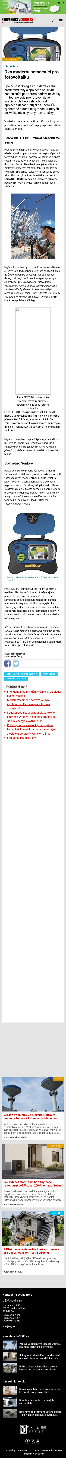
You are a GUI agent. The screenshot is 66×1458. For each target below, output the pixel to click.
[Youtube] (38, 1441)
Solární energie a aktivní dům (24, 721)
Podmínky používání (34, 1454)
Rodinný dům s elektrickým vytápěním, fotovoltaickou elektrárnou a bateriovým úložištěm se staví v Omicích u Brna (31, 729)
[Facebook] (27, 1441)
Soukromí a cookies (52, 1450)
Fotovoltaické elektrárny (22, 737)
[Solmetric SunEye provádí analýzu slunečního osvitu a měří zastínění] (33, 574)
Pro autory (23, 1450)
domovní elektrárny (16, 678)
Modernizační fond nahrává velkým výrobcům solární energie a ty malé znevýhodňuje (28, 704)
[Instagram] (33, 1441)
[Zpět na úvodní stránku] (17, 20)
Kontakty (10, 1450)
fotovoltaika (49, 674)
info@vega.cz (10, 1326)
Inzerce (35, 1450)
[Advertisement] (33, 881)
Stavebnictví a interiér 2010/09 (22, 674)
